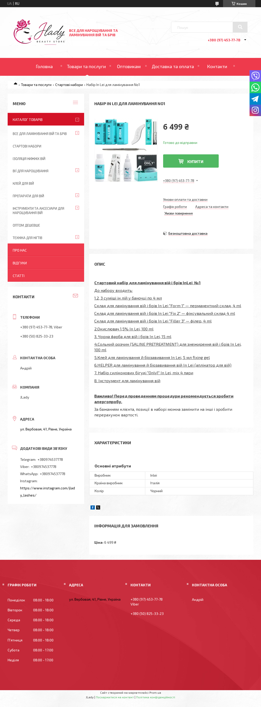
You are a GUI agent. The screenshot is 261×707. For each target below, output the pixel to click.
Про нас (20, 250)
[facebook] (92, 508)
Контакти (217, 66)
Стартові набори (69, 84)
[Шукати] (240, 27)
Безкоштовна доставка (187, 233)
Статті (18, 276)
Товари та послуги (86, 66)
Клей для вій (23, 183)
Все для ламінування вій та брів (40, 134)
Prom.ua (155, 692)
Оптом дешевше (26, 225)
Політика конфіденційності (155, 697)
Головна (44, 66)
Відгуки (20, 263)
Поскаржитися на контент (115, 697)
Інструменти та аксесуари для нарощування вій (38, 210)
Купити (195, 161)
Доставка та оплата (173, 66)
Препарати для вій (28, 196)
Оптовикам (129, 66)
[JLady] (39, 43)
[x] (98, 508)
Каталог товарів (28, 119)
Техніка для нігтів (27, 238)
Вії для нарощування (30, 171)
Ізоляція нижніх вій (29, 159)
